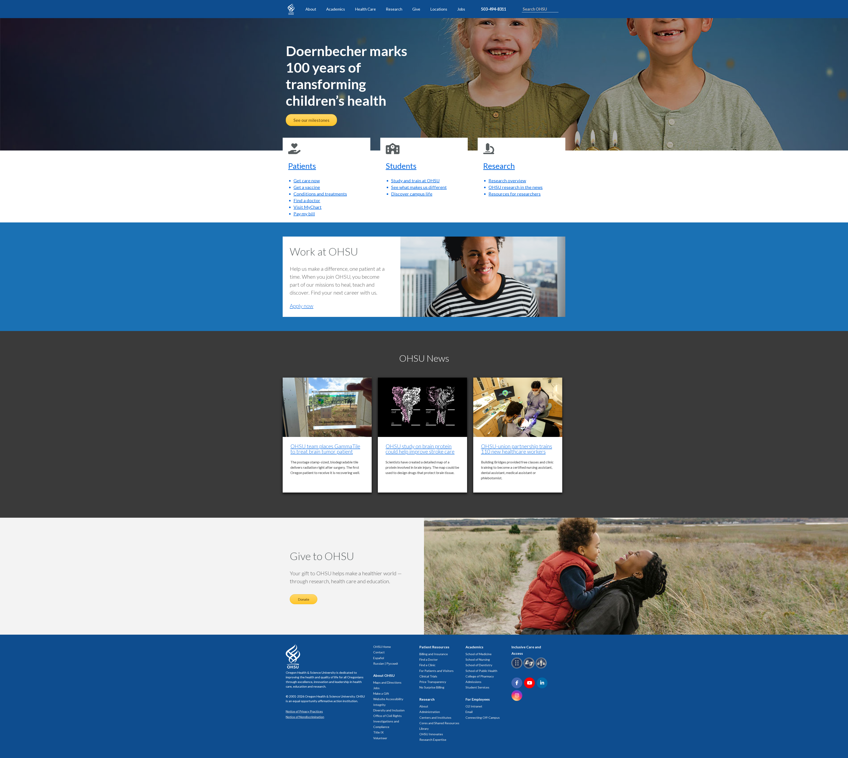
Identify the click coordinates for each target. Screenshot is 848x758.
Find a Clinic (427, 665)
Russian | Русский (385, 663)
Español (378, 658)
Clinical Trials (428, 676)
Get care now (306, 180)
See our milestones (311, 120)
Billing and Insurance (433, 654)
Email (469, 712)
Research (394, 9)
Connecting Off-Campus (483, 717)
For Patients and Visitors (436, 671)
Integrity (379, 705)
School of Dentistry (479, 665)
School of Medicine (479, 654)
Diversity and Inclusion (389, 710)
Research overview (507, 180)
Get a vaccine (306, 187)
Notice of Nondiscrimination (305, 717)
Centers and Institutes (435, 717)
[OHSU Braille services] (517, 668)
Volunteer (380, 738)
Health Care (365, 9)
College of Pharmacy (480, 676)
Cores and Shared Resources (439, 723)
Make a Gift (381, 693)
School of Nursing (478, 659)
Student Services (477, 687)
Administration (429, 712)
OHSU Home (382, 647)
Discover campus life (411, 193)
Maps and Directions (387, 682)
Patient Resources (434, 647)
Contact (379, 652)
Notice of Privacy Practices (304, 711)
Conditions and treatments (320, 193)
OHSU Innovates (431, 734)
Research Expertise (432, 739)
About (310, 9)
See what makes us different (419, 187)
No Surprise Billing (431, 687)
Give (416, 9)
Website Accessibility (388, 699)
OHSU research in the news (515, 187)
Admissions (473, 682)
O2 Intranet (474, 706)
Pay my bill (304, 213)
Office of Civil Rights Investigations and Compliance (387, 721)
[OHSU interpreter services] (542, 668)
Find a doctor (306, 200)
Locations (438, 9)
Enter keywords (535, 15)
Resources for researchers (514, 193)
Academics (335, 9)
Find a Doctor (428, 659)
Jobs (461, 9)
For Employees (478, 699)
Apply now (301, 306)
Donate (303, 599)
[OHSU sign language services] (530, 668)
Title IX (378, 732)
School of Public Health (481, 671)
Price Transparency (432, 682)
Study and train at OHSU (415, 180)
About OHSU (384, 675)
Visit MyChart (307, 207)
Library (424, 728)
